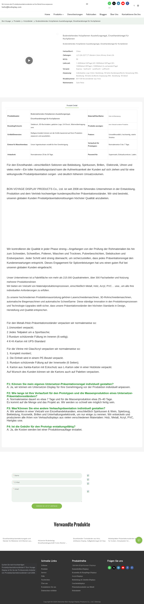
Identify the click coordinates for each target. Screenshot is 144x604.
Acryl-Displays (77, 576)
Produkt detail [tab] (72, 106)
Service (43, 573)
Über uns (44, 583)
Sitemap (98, 602)
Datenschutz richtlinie (49, 591)
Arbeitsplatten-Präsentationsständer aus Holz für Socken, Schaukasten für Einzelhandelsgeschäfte (124, 540)
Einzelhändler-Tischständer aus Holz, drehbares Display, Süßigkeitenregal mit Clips (89, 540)
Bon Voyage (6, 21)
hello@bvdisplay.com (100, 479)
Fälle (43, 576)
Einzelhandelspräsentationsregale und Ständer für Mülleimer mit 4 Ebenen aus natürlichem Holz (17, 540)
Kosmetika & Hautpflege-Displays (84, 573)
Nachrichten (45, 580)
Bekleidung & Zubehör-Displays (83, 580)
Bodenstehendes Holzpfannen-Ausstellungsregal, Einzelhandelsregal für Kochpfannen (68, 21)
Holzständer (28, 21)
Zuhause (44, 565)
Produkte (17, 21)
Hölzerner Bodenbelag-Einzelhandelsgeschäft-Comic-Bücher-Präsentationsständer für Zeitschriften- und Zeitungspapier (53, 542)
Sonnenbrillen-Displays (80, 569)
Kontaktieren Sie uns (48, 587)
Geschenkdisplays (78, 583)
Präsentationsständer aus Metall (83, 587)
